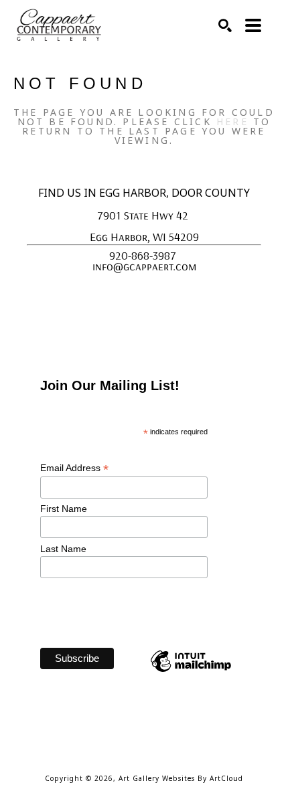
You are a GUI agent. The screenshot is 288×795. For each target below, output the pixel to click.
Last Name (64, 548)
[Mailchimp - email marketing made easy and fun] (191, 671)
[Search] (225, 25)
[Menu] (253, 25)
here (232, 121)
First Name (65, 508)
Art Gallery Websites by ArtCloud (181, 778)
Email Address (74, 468)
